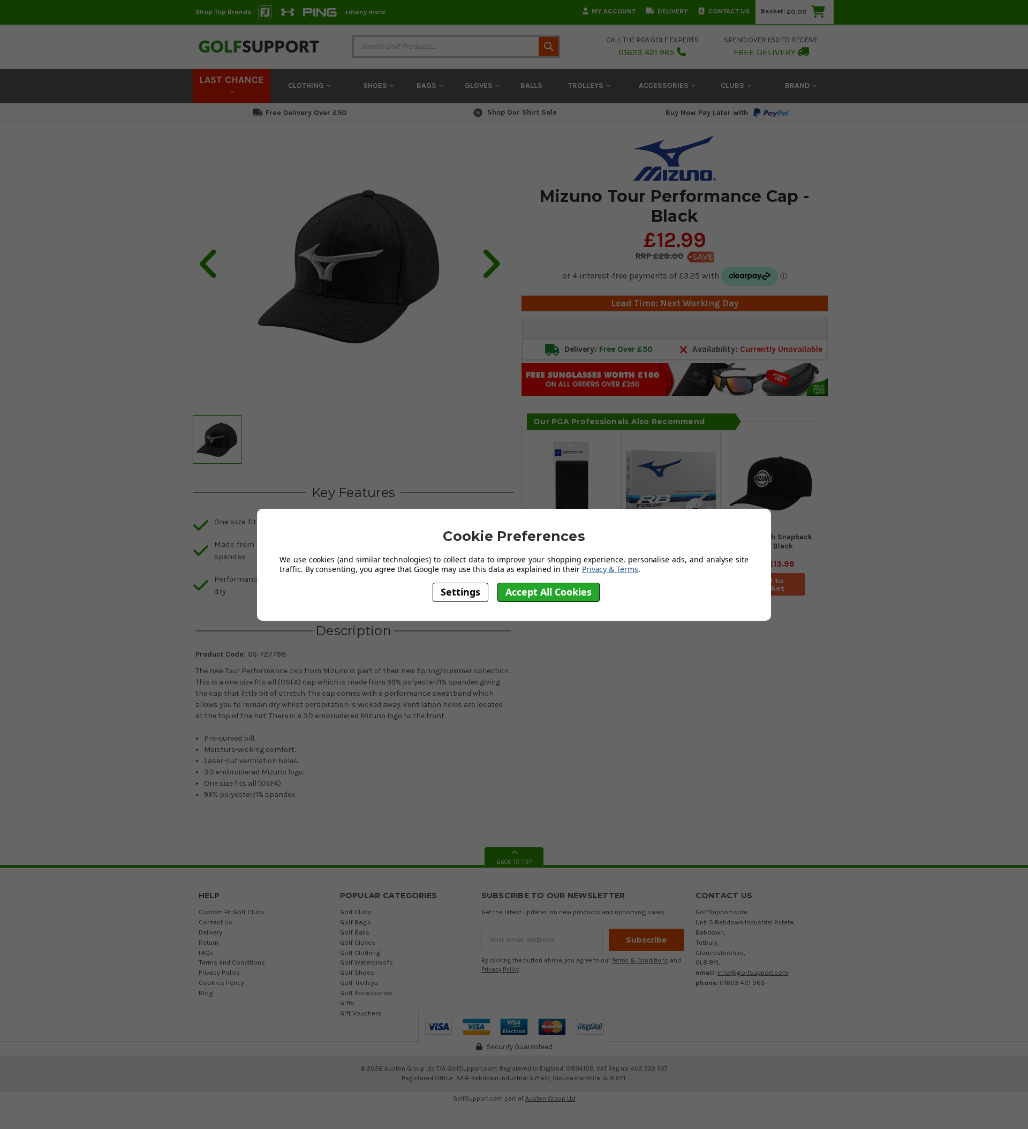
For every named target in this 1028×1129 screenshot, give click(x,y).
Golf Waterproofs (366, 962)
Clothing (307, 85)
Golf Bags (355, 922)
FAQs (206, 953)
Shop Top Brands (223, 11)
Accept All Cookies (548, 592)
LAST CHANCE (231, 80)
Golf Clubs (356, 912)
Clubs (733, 85)
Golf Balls (354, 932)
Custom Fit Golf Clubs (231, 912)
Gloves (480, 85)
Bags (428, 85)
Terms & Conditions (640, 960)
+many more (365, 11)
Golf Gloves (357, 942)
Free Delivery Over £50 (306, 112)
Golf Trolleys (359, 983)
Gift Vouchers (360, 1013)
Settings (460, 592)
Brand (798, 85)
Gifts (347, 1003)
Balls (531, 85)
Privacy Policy (219, 972)
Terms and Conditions (232, 962)
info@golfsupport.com (752, 972)
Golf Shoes (357, 972)
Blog (206, 993)
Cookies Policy (221, 983)
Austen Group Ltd (550, 1098)
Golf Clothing (360, 953)
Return (208, 942)
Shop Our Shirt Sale (522, 112)
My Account (614, 11)
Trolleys (587, 85)
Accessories (665, 85)
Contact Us (729, 11)
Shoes (376, 85)
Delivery (672, 11)
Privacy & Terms (610, 569)
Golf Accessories (366, 993)
